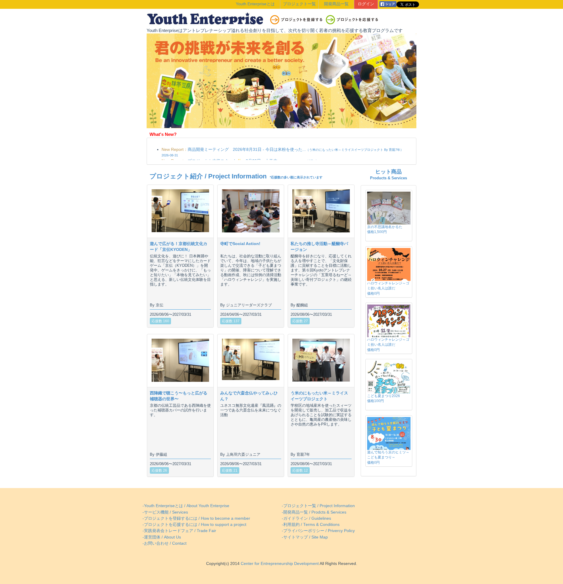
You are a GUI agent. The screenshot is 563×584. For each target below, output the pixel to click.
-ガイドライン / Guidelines (306, 518)
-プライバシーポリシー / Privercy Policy (318, 531)
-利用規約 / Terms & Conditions (311, 524)
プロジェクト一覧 (299, 4)
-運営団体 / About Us (162, 537)
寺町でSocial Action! (240, 243)
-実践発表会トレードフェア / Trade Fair (179, 531)
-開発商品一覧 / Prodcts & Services (314, 512)
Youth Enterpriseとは (255, 4)
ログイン (366, 4)
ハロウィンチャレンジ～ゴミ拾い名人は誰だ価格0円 (388, 288)
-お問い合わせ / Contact (164, 543)
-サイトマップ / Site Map (305, 537)
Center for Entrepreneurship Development (279, 563)
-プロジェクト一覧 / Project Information (318, 506)
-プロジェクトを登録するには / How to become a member (196, 518)
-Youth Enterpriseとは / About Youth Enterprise (186, 506)
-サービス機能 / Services (165, 512)
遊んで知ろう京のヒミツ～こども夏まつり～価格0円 (388, 457)
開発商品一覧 (336, 4)
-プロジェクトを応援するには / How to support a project (194, 524)
